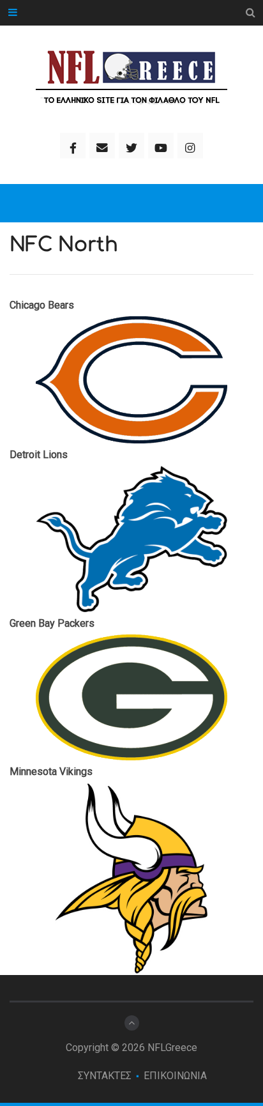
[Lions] (131, 538)
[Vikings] (131, 878)
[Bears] (131, 379)
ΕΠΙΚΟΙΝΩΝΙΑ (175, 1076)
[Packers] (131, 697)
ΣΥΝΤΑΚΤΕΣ (105, 1076)
